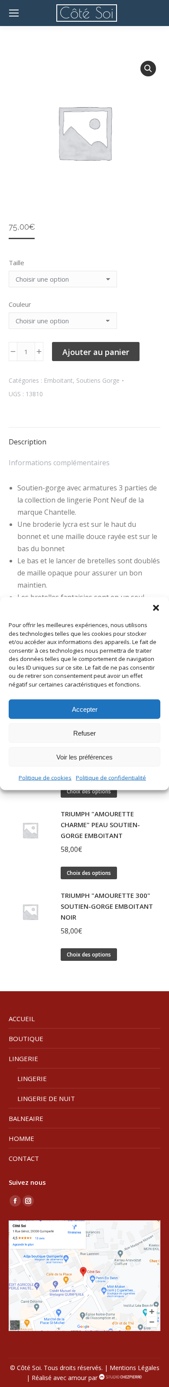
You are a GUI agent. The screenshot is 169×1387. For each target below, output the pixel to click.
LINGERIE (23, 1058)
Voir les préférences (84, 756)
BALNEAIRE (26, 1118)
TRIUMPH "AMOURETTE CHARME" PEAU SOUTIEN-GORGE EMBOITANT (100, 824)
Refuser (84, 732)
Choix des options (89, 791)
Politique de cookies (45, 778)
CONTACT (24, 1158)
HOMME (21, 1138)
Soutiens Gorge (98, 380)
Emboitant (58, 380)
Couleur (20, 304)
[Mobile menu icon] (14, 13)
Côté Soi (29, 1368)
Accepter (85, 709)
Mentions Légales (134, 1368)
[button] (156, 608)
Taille (16, 262)
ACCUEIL (22, 1018)
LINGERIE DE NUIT (46, 1098)
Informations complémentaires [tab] (59, 462)
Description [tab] (27, 442)
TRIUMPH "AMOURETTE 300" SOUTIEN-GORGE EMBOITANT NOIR (107, 906)
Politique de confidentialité (111, 778)
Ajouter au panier (95, 352)
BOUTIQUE (26, 1038)
